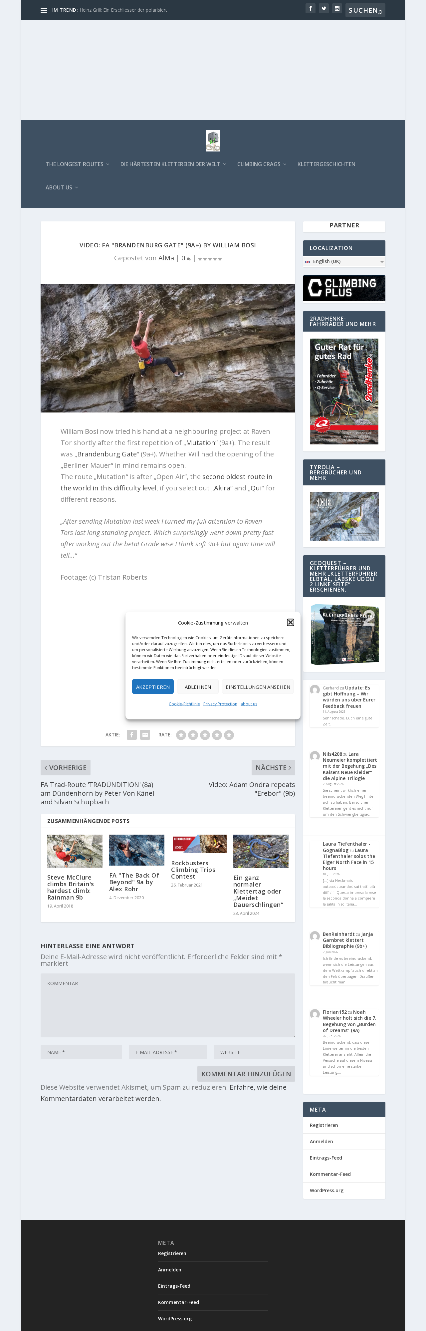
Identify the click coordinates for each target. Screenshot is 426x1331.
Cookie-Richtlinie (184, 704)
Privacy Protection (220, 704)
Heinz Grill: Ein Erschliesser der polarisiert (123, 10)
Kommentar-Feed (330, 1174)
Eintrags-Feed (326, 1158)
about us (249, 704)
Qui (256, 487)
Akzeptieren (153, 686)
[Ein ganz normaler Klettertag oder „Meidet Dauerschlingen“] (261, 851)
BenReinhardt (339, 934)
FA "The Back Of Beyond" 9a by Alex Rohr (134, 882)
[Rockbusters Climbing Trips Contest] (198, 844)
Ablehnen (198, 686)
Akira (222, 487)
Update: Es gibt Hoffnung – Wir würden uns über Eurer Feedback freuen (349, 696)
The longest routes (75, 164)
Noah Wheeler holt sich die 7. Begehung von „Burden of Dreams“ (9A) (349, 1021)
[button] (290, 622)
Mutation (200, 442)
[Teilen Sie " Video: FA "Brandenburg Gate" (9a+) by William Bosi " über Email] (145, 734)
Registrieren (324, 1125)
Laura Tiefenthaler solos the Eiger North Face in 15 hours (349, 859)
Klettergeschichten (326, 164)
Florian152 (335, 1012)
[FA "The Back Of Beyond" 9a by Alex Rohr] (136, 850)
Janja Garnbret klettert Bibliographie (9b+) (348, 940)
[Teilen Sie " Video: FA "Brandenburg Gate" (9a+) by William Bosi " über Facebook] (131, 734)
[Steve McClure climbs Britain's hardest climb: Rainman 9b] (75, 851)
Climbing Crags (259, 164)
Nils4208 (332, 754)
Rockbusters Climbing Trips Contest (193, 869)
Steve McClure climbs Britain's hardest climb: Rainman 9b (70, 887)
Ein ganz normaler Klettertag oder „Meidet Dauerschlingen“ (258, 891)
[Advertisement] (213, 70)
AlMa (166, 257)
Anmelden (321, 1141)
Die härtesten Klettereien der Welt (170, 164)
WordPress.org (326, 1190)
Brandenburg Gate (107, 453)
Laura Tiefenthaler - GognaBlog (346, 847)
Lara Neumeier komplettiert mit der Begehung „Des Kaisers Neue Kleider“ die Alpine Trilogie (350, 766)
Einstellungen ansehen (258, 686)
